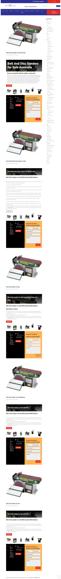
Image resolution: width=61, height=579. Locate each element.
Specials (22, 12)
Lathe (48, 65)
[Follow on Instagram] (55, 1)
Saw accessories (49, 83)
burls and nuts (49, 100)
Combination (49, 54)
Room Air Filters (49, 139)
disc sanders (16, 163)
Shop (47, 33)
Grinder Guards (49, 130)
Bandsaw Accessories (51, 84)
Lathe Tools (49, 95)
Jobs (47, 25)
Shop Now (9, 85)
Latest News (49, 23)
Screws (48, 105)
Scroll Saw (49, 48)
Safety (47, 124)
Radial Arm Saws (50, 46)
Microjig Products (49, 103)
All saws (48, 40)
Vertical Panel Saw (50, 51)
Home (47, 20)
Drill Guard (48, 125)
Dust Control (48, 135)
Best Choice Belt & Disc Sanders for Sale (16, 161)
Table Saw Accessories (51, 89)
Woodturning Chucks (51, 97)
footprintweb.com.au (37, 577)
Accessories (48, 74)
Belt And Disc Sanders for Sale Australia (15, 53)
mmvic (8, 163)
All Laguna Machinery (50, 62)
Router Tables (49, 71)
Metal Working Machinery (51, 145)
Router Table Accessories (50, 80)
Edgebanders (49, 143)
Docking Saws (50, 41)
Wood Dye (49, 118)
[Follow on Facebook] (53, 1)
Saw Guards (49, 128)
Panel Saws (49, 43)
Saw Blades (49, 86)
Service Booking (53, 12)
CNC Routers (49, 154)
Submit (38, 119)
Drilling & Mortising (49, 56)
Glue (48, 109)
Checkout (48, 34)
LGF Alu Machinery (50, 31)
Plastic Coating (50, 115)
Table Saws (49, 49)
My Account (48, 37)
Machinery (47, 39)
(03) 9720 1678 (10, 207)
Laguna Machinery (49, 28)
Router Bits (47, 133)
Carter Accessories (50, 92)
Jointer (48, 60)
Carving (48, 91)
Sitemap (31, 577)
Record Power (49, 26)
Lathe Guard (49, 127)
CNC (47, 153)
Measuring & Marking (51, 122)
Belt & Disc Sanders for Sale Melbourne (15, 397)
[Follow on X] (19, 101)
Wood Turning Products (50, 94)
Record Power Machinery (50, 63)
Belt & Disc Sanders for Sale (13, 287)
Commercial (48, 142)
